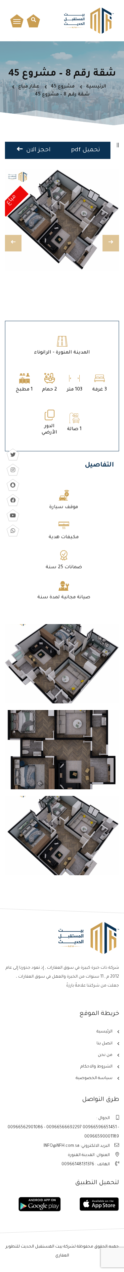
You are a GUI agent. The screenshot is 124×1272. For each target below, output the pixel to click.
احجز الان (37, 150)
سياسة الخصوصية (94, 1078)
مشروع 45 (63, 87)
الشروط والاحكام (96, 1067)
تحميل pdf (85, 150)
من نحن (105, 1055)
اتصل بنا (104, 1043)
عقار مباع (28, 87)
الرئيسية (96, 87)
